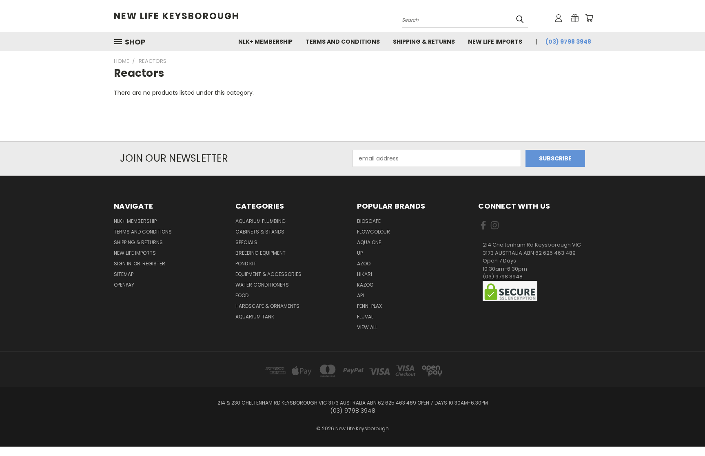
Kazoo (365, 284)
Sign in (123, 263)
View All (367, 327)
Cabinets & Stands (259, 231)
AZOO (363, 263)
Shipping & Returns (424, 42)
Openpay (124, 284)
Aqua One (369, 242)
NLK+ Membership (265, 42)
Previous (684, 430)
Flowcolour (373, 231)
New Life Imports (495, 42)
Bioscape (369, 221)
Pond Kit (245, 263)
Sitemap (123, 274)
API (360, 295)
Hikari (364, 274)
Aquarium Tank (254, 316)
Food (241, 295)
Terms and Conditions (343, 42)
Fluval (365, 316)
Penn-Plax (369, 306)
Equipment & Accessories (268, 274)
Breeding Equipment (260, 252)
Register (153, 263)
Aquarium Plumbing (260, 221)
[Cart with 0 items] (589, 18)
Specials (246, 242)
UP (360, 252)
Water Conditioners (262, 284)
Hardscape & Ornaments (267, 306)
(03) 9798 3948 (568, 42)
